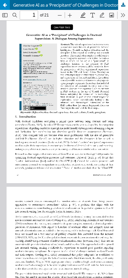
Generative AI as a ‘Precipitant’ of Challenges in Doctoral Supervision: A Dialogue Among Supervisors (70, 5)
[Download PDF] (123, 5)
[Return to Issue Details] (5, 5)
